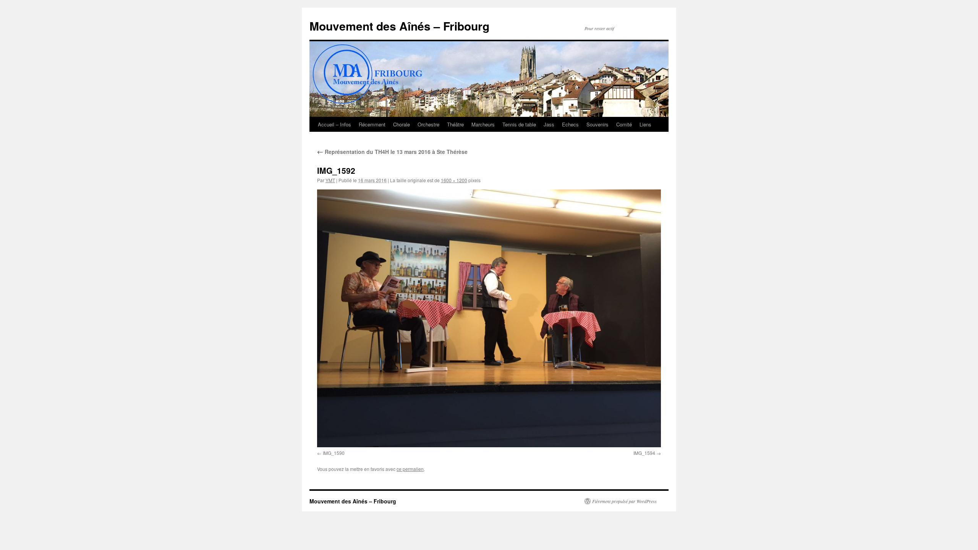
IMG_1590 (334, 453)
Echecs (570, 124)
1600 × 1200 (454, 180)
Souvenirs (597, 124)
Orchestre (428, 124)
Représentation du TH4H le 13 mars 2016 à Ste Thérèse (392, 151)
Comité (624, 124)
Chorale (401, 124)
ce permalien (410, 469)
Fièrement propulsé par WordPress (624, 501)
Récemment (372, 124)
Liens (645, 124)
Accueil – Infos (334, 124)
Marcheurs (483, 124)
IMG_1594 (644, 453)
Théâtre (455, 124)
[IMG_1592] (489, 318)
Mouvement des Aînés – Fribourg (399, 26)
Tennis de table (519, 124)
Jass (549, 124)
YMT (330, 180)
